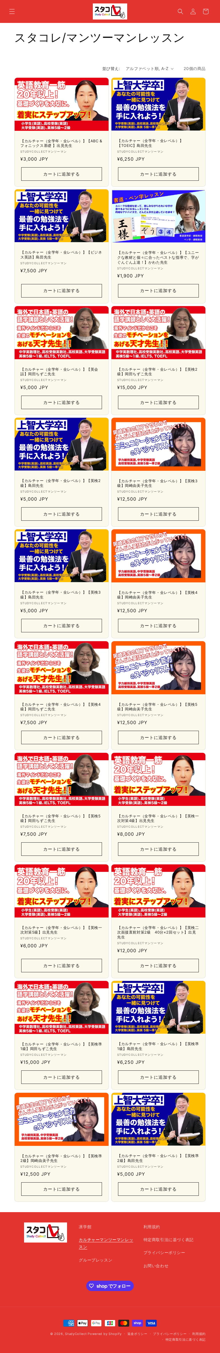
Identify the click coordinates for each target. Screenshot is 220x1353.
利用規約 (152, 1226)
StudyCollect (76, 1334)
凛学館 (85, 1226)
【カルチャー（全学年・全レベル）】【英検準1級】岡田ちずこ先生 (61, 1046)
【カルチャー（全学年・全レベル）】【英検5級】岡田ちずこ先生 (60, 818)
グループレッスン (95, 1259)
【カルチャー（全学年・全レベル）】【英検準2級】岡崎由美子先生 (61, 1158)
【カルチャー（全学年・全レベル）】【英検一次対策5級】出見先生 (61, 930)
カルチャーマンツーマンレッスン (106, 1243)
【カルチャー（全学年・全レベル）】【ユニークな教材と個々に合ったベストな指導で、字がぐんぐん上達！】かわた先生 (158, 257)
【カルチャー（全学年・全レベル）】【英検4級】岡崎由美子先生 (157, 595)
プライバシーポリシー (164, 1252)
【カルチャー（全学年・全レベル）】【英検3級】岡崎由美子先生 (157, 483)
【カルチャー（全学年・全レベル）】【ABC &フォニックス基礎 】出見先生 (61, 143)
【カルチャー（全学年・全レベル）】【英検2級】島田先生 (60, 483)
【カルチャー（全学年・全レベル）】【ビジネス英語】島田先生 (61, 255)
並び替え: (111, 68)
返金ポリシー (137, 1334)
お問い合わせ (156, 1265)
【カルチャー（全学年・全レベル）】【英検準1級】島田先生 (158, 1046)
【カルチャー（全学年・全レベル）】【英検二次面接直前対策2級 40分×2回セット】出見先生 (158, 932)
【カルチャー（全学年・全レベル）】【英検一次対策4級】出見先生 (158, 818)
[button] (12, 11)
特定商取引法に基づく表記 (169, 1239)
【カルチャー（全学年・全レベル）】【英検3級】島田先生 (60, 595)
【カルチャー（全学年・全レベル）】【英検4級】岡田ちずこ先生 (60, 706)
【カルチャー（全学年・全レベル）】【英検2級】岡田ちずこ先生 (157, 371)
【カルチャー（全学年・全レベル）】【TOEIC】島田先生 (150, 143)
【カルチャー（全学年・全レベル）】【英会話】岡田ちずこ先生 (59, 371)
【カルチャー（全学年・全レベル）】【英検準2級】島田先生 (158, 1158)
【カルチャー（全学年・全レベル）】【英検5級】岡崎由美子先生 (157, 706)
